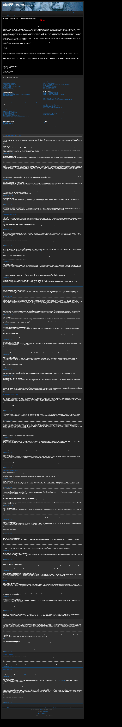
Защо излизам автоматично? (8, 88)
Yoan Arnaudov (45, 711)
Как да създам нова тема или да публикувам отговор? (12, 105)
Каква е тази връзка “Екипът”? (48, 88)
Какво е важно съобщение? (8, 127)
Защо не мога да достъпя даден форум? (10, 112)
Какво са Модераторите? (47, 82)
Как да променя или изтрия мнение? (9, 106)
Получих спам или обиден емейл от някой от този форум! (53, 94)
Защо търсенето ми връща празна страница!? (51, 105)
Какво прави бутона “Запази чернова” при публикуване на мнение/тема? (16, 116)
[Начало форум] (8, 4)
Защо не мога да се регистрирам (9, 83)
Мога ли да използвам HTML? (8, 123)
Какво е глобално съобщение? (8, 126)
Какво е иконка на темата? (7, 131)
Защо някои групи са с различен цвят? (50, 86)
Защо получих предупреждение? (9, 114)
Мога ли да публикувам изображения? (9, 125)
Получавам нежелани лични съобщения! (50, 93)
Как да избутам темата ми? (8, 118)
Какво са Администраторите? (48, 81)
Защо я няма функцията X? (48, 123)
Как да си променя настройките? (8, 93)
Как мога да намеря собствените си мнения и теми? (52, 107)
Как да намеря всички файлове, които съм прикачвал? (53, 119)
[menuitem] (13, 13)
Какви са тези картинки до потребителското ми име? (12, 98)
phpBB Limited (48, 673)
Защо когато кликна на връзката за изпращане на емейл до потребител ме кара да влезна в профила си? (22, 102)
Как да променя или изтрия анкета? (9, 111)
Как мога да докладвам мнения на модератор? (11, 115)
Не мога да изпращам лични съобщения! (50, 92)
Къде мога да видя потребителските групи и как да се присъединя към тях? (57, 84)
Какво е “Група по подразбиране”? (49, 87)
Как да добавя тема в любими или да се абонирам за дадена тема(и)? (55, 112)
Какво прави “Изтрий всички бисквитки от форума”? (12, 89)
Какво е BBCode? (6, 122)
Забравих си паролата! (7, 87)
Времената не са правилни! (8, 95)
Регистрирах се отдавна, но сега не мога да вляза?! (12, 86)
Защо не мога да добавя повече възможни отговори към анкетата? (15, 110)
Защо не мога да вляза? (7, 85)
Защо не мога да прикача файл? (8, 113)
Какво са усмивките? (6, 124)
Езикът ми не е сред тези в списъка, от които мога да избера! (14, 97)
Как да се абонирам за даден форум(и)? (50, 113)
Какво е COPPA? (6, 82)
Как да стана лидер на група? (48, 85)
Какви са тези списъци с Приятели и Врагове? (51, 98)
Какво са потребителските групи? (49, 83)
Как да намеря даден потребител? (49, 106)
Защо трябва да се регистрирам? (9, 81)
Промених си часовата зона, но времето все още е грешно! (13, 96)
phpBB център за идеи (60, 680)
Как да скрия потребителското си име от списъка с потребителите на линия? (16, 94)
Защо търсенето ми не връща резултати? (50, 104)
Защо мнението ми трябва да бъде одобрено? (11, 117)
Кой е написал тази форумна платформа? (50, 122)
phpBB (40, 250)
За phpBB (25, 674)
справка (12, 689)
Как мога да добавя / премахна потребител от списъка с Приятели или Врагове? (57, 99)
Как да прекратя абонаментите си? (49, 114)
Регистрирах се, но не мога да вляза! (9, 84)
